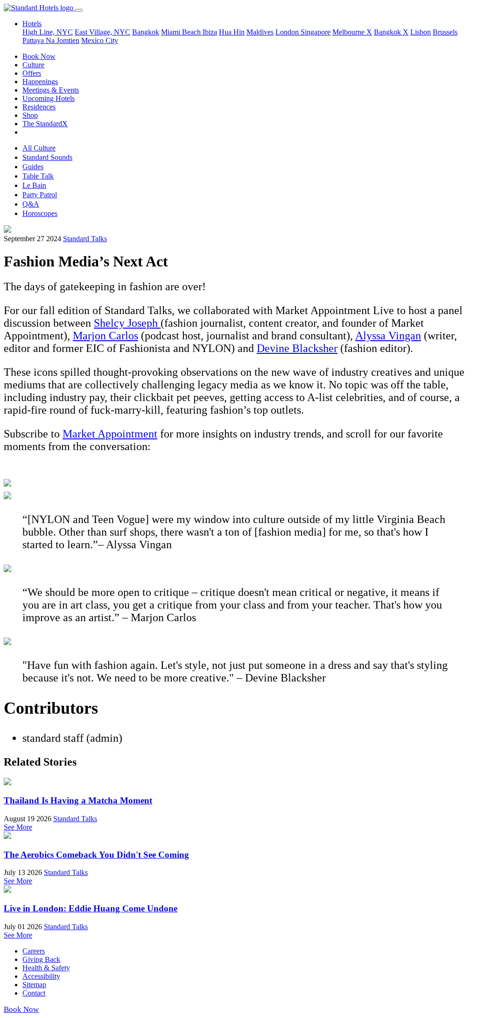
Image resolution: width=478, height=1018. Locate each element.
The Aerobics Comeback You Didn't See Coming (96, 855)
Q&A (30, 204)
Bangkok (145, 32)
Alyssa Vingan (388, 336)
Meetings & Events (50, 90)
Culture (33, 65)
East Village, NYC (102, 32)
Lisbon (420, 32)
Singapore (315, 32)
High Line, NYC (47, 32)
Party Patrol (39, 195)
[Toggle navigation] (79, 10)
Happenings (40, 82)
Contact (33, 993)
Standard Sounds (47, 157)
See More (18, 827)
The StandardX (45, 124)
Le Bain (34, 185)
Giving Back (41, 959)
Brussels (445, 32)
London (288, 32)
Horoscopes (39, 213)
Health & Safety (46, 968)
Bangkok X (391, 32)
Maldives (260, 32)
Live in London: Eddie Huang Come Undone (90, 908)
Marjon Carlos (105, 336)
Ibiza (210, 32)
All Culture (39, 148)
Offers (31, 73)
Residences (39, 107)
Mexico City (99, 40)
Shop (30, 115)
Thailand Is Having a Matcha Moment (78, 800)
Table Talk (38, 176)
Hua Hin (232, 32)
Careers (33, 951)
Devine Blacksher (297, 348)
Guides (32, 167)
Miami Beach (182, 32)
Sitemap (34, 985)
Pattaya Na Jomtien (50, 40)
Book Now (39, 56)
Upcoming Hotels (48, 98)
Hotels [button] (32, 24)
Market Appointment (110, 434)
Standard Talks (85, 239)
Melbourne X (352, 32)
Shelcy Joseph (127, 323)
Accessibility (41, 976)
